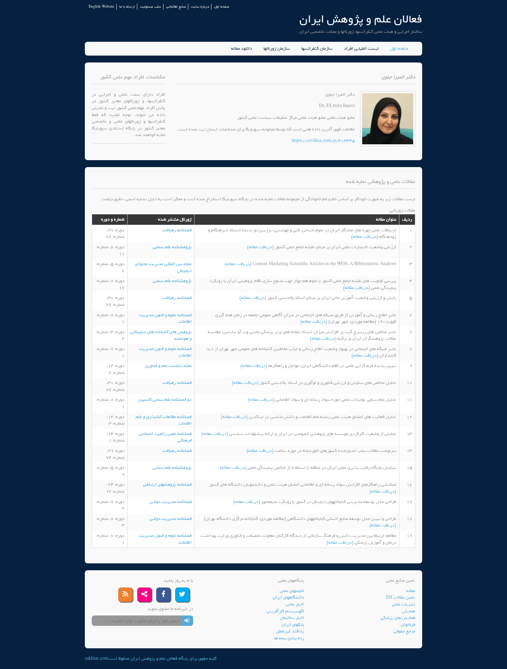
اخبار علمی (295, 604)
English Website (101, 7)
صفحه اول (221, 7)
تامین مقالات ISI (400, 597)
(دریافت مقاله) (365, 236)
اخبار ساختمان (292, 617)
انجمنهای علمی (292, 590)
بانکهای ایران (292, 624)
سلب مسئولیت (150, 7)
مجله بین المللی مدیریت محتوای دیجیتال (163, 267)
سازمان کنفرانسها (316, 48)
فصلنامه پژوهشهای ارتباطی (167, 484)
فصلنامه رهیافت (176, 230)
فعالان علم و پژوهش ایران (360, 19)
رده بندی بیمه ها (289, 638)
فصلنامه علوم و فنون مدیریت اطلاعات (165, 318)
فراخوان (408, 624)
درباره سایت (200, 7)
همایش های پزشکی (397, 617)
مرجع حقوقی (404, 631)
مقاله (410, 590)
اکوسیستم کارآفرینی (285, 611)
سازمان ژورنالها (277, 48)
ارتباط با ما (127, 7)
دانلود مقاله (241, 48)
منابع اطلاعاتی (176, 7)
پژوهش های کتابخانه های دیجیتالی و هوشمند (160, 335)
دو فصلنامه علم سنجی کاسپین (164, 399)
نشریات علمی (403, 604)
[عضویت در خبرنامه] (187, 620)
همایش (408, 611)
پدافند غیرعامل (290, 631)
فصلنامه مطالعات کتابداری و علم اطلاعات (163, 420)
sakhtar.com (96, 658)
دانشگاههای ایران (288, 597)
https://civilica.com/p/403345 (323, 140)
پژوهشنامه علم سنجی (172, 247)
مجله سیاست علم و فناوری (168, 365)
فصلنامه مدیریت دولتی (170, 501)
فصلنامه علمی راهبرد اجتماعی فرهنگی (165, 437)
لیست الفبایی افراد (361, 48)
